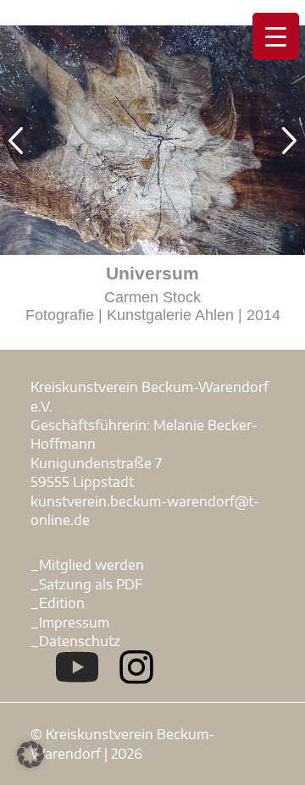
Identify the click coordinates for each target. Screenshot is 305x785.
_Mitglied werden (87, 564)
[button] (30, 754)
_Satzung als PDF (86, 584)
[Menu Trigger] (275, 36)
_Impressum (69, 622)
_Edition (57, 602)
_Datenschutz (75, 641)
